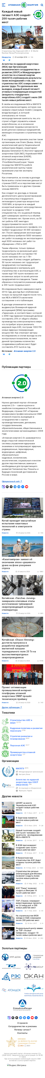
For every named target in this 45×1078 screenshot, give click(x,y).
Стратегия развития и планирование (21, 737)
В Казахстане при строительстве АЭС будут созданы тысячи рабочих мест (28, 861)
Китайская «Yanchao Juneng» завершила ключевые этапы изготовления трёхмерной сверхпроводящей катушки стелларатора (19, 604)
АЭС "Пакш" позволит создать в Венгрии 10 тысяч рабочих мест (26, 890)
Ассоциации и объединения (30, 788)
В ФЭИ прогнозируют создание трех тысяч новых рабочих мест (26, 847)
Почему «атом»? (22, 1029)
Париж (29, 791)
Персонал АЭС (17, 745)
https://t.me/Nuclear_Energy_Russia (15, 486)
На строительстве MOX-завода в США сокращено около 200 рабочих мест (28, 918)
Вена (28, 774)
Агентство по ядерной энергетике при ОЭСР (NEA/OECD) (27, 782)
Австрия (22, 774)
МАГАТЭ (20, 768)
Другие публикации (11, 707)
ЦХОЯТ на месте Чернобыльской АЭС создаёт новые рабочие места (27, 806)
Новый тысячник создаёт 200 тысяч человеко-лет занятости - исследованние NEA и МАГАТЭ (29, 833)
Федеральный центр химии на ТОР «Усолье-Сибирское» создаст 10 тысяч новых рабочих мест (29, 931)
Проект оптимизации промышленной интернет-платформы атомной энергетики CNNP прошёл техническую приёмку (17, 693)
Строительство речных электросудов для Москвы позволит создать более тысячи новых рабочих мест (29, 876)
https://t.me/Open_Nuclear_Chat (18, 486)
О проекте (22, 1023)
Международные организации (31, 772)
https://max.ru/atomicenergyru (3, 486)
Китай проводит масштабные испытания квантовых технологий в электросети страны (19, 525)
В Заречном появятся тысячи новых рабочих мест (27, 820)
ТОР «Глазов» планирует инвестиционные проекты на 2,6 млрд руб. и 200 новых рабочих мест (29, 904)
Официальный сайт (11, 481)
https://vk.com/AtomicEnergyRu (22, 486)
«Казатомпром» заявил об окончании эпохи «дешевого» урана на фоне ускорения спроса (19, 564)
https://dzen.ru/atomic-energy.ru (11, 486)
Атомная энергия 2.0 (25, 351)
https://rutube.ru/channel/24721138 (7, 486)
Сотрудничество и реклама (22, 1026)
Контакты (22, 1033)
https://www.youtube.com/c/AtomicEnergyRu (26, 486)
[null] (3, 60)
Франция (22, 791)
